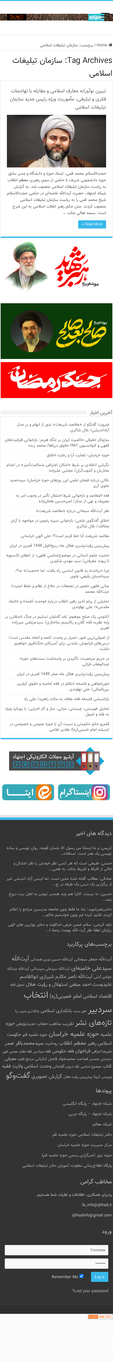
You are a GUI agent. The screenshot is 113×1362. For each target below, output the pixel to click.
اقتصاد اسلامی (97, 997)
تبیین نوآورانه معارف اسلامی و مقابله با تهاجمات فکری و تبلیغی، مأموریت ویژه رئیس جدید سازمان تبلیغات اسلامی (58, 99)
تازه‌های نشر (93, 1023)
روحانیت (51, 1044)
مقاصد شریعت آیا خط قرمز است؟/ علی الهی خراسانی (65, 536)
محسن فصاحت (88, 1059)
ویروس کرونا (103, 1077)
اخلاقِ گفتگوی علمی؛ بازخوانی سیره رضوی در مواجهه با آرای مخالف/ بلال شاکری (60, 524)
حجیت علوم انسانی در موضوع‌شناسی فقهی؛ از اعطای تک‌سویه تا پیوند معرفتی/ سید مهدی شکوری (57, 558)
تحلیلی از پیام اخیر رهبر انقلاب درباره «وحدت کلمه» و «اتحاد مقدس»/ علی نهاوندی (58, 604)
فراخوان (82, 1051)
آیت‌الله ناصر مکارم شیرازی (66, 977)
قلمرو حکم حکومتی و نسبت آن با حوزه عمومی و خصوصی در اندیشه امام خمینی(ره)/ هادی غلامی (59, 727)
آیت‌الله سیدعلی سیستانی (50, 969)
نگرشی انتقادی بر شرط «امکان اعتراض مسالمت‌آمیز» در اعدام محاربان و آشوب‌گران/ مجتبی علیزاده (57, 468)
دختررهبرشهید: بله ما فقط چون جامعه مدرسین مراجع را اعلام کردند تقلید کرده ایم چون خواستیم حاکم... (61, 912)
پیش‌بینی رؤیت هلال (77, 1077)
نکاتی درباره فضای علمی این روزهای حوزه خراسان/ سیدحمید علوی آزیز (59, 483)
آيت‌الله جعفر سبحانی (93, 959)
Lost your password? (90, 1291)
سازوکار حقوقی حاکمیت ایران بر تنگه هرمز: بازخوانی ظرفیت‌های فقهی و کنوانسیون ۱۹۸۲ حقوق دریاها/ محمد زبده (57, 443)
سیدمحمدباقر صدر (24, 1043)
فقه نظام (25, 1051)
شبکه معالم (102, 1124)
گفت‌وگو (18, 1076)
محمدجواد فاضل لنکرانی (55, 1059)
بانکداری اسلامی (56, 1011)
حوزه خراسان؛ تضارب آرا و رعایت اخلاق (78, 455)
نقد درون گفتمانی (65, 1066)
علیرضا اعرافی (102, 1051)
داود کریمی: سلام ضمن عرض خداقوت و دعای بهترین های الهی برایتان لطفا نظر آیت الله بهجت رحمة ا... (60, 928)
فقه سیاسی (42, 1051)
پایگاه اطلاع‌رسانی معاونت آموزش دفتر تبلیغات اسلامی (67, 1166)
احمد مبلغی (80, 984)
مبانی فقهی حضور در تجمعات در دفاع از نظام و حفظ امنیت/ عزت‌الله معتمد (60, 589)
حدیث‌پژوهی (26, 1024)
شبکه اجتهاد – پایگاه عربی (90, 1114)
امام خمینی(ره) (66, 996)
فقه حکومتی (63, 1051)
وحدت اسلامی (37, 1066)
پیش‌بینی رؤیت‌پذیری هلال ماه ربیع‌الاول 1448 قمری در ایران (59, 546)
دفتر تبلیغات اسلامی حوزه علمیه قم (82, 1135)
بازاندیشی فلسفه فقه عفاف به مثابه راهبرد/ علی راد (66, 699)
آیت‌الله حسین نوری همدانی (51, 960)
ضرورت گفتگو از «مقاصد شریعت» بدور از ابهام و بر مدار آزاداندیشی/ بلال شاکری (63, 427)
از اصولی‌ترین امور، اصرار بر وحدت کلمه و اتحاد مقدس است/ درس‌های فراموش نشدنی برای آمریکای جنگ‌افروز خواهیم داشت (58, 643)
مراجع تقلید (26, 1059)
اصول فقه (17, 985)
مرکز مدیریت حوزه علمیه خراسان (84, 1145)
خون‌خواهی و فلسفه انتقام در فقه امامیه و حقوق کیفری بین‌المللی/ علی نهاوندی (63, 687)
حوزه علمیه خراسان (74, 1034)
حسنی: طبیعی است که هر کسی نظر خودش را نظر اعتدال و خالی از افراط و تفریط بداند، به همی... (62, 866)
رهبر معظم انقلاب (77, 1043)
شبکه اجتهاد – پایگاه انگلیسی (87, 1104)
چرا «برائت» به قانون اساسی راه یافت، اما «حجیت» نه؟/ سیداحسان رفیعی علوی (62, 574)
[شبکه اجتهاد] (56, 17)
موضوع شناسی (91, 1066)
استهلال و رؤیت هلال (47, 984)
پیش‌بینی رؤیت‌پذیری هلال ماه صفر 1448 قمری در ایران (63, 674)
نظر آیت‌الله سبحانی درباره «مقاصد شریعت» (72, 511)
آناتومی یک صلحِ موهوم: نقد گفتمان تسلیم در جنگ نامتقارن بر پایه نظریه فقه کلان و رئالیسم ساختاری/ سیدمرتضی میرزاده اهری (57, 622)
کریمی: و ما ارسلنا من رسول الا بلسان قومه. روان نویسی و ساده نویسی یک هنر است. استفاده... (59, 851)
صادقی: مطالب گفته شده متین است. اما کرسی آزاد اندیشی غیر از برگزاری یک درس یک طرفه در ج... (59, 882)
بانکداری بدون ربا (27, 1011)
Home (103, 45)
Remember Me (65, 1277)
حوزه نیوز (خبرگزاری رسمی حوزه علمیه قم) (77, 1155)
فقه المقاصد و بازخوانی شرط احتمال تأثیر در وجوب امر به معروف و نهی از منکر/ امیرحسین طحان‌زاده (62, 498)
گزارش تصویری (46, 1077)
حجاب (42, 1024)
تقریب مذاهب (61, 1024)
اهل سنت (80, 1011)
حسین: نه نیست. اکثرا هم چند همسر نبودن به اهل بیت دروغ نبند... (60, 897)
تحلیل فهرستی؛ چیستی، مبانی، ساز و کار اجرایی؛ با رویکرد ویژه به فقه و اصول (57, 712)
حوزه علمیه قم (35, 1035)
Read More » (92, 224)
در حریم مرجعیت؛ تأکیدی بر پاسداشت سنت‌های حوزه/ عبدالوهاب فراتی (64, 662)
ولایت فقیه (12, 1066)
